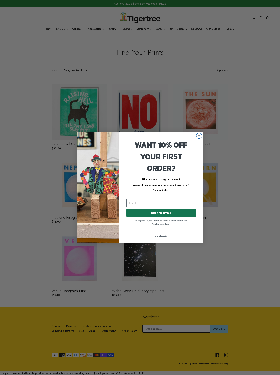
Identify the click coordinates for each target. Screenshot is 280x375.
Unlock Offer (161, 212)
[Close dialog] (199, 136)
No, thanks (161, 236)
